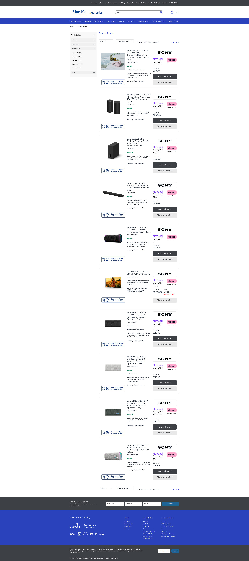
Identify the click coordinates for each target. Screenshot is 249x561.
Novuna (164, 3)
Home (72, 27)
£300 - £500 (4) (77, 60)
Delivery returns (147, 534)
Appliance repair (148, 538)
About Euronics (147, 536)
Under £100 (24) (77, 53)
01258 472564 (173, 3)
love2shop (146, 526)
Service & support (111, 3)
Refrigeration (128, 524)
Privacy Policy (114, 558)
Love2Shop (121, 3)
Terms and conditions (149, 531)
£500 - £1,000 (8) (77, 64)
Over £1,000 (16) (77, 68)
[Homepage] (79, 12)
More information (165, 82)
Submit (170, 504)
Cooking (126, 529)
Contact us (146, 524)
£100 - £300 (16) (77, 57)
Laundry (127, 521)
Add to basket (164, 76)
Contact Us (130, 3)
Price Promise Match (154, 3)
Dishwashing (128, 526)
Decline (175, 551)
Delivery (101, 3)
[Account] (172, 12)
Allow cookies (163, 551)
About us (94, 3)
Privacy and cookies (149, 529)
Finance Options (141, 3)
